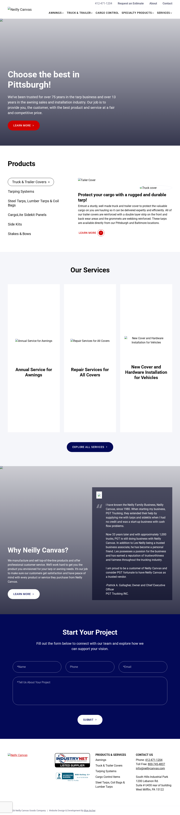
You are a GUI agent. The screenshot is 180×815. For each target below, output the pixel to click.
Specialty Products (137, 12)
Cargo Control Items (107, 777)
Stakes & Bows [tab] (19, 234)
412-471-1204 (103, 3)
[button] (63, 12)
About (153, 3)
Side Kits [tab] (15, 224)
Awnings (55, 12)
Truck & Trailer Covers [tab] (29, 182)
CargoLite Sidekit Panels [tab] (27, 215)
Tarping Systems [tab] (21, 191)
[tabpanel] (125, 207)
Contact (167, 3)
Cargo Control (107, 12)
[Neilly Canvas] (22, 9)
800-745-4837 (156, 764)
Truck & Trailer (79, 12)
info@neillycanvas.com (150, 768)
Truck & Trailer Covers (108, 765)
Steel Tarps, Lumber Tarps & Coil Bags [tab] (33, 203)
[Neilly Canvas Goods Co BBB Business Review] (73, 776)
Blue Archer (89, 810)
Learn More (22, 125)
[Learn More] (34, 358)
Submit (88, 719)
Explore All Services (88, 447)
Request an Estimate (131, 3)
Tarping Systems (105, 771)
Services (163, 12)
